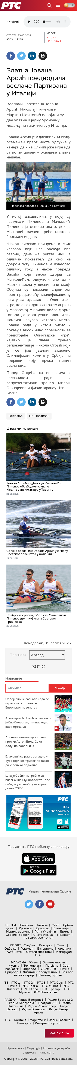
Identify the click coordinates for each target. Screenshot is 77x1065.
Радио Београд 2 (60, 1000)
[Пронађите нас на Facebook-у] (39, 904)
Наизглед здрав (50, 975)
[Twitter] (21, 56)
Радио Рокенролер (42, 1006)
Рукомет (27, 948)
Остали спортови (39, 952)
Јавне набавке (59, 1020)
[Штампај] (42, 56)
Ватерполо (45, 948)
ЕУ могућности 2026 (38, 938)
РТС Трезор (51, 989)
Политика (26, 925)
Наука (64, 969)
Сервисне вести (17, 935)
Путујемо (51, 965)
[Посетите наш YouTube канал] (50, 904)
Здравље (30, 969)
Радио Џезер (58, 1009)
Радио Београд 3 (21, 1003)
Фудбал (29, 945)
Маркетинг (38, 1020)
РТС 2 (28, 983)
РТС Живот (50, 986)
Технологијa (32, 965)
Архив (38, 1012)
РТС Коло (31, 989)
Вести (10, 925)
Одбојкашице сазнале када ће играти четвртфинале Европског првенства (27, 703)
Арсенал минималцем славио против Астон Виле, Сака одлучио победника (26, 741)
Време (65, 931)
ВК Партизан (39, 416)
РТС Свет (57, 983)
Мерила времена (18, 931)
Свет (55, 925)
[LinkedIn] (32, 56)
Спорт (15, 945)
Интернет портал (47, 1023)
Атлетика (64, 948)
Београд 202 (47, 1003)
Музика (14, 965)
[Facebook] (10, 56)
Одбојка (10, 948)
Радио (10, 1000)
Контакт (20, 1020)
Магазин (18, 962)
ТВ (6, 983)
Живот (33, 962)
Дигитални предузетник (40, 972)
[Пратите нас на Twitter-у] (29, 904)
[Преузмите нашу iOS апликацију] (38, 858)
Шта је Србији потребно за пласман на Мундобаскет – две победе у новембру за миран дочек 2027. (27, 782)
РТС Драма (30, 986)
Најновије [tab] (13, 678)
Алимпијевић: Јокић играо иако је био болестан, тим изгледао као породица (28, 722)
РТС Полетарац (45, 992)
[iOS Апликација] (38, 813)
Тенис (61, 945)
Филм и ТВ (48, 969)
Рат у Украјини (45, 931)
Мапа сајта (59, 1033)
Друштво (42, 928)
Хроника (25, 928)
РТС (8, 1020)
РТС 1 (15, 983)
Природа (11, 972)
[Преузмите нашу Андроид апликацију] (38, 870)
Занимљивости (54, 962)
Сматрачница (43, 935)
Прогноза (18, 655)
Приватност (15, 1048)
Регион (42, 925)
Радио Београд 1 (30, 1000)
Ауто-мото (14, 952)
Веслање (16, 416)
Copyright (34, 1048)
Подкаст (63, 935)
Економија (61, 928)
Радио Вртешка (33, 1009)
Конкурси (24, 1023)
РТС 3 (41, 983)
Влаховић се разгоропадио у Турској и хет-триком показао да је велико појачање (27, 761)
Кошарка (46, 945)
